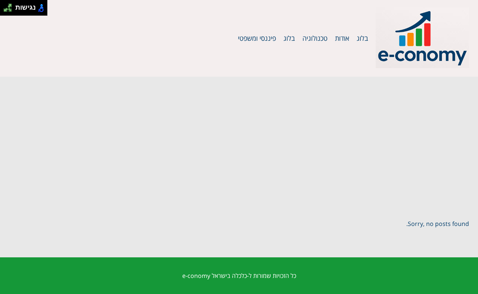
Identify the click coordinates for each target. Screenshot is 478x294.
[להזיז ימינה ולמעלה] (10, 6)
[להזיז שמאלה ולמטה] (6, 10)
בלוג (362, 38)
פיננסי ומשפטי (257, 38)
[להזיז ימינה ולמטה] (10, 10)
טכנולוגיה (315, 38)
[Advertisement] (239, 132)
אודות (342, 38)
